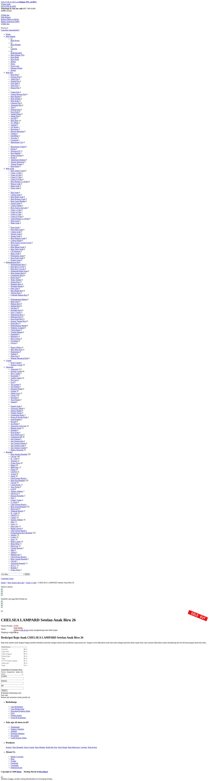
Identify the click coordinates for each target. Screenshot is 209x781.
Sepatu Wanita (16, 411)
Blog (12, 759)
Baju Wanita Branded (19, 454)
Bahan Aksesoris (17, 450)
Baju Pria (9, 73)
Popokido (14, 334)
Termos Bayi (15, 293)
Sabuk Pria (15, 116)
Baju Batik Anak (17, 197)
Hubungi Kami (16, 768)
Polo (12, 498)
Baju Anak (10, 168)
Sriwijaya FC (16, 151)
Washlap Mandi (17, 286)
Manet (13, 465)
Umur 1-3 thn (16, 173)
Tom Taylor (15, 487)
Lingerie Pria (16, 103)
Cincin (13, 395)
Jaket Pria (14, 86)
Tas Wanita (15, 387)
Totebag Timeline (17, 729)
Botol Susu (15, 278)
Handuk (14, 430)
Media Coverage (17, 757)
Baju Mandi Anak (17, 247)
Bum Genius (15, 339)
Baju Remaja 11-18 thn (19, 182)
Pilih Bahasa (6, 17)
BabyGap (14, 509)
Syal (12, 382)
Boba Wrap (15, 544)
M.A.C (13, 566)
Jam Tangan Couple (18, 448)
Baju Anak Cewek (18, 171)
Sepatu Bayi (15, 282)
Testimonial (15, 727)
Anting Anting (16, 378)
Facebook (14, 763)
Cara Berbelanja (17, 707)
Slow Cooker (16, 312)
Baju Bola (14, 121)
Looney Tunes (16, 500)
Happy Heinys (16, 347)
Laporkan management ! (10, 30)
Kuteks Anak (16, 260)
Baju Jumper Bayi (17, 273)
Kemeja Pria (15, 77)
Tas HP (13, 118)
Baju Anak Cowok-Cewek (21, 243)
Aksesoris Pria (16, 105)
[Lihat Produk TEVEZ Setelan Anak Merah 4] (2, 607)
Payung (13, 422)
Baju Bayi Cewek (17, 267)
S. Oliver (14, 502)
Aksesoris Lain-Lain (18, 426)
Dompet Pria (15, 110)
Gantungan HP (16, 437)
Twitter (13, 761)
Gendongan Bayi (17, 275)
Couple (8, 360)
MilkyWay (15, 467)
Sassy (13, 539)
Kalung (8, 747)
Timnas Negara (16, 164)
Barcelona (14, 129)
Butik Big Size (51, 747)
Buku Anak (15, 254)
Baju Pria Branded (18, 480)
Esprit (13, 476)
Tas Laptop (15, 384)
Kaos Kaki (15, 112)
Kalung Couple (16, 365)
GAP (13, 489)
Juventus (14, 138)
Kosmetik (14, 376)
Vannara (14, 461)
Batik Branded (16, 53)
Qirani (13, 470)
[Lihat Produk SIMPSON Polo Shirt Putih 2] (2, 605)
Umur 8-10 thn (16, 179)
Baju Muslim (16, 45)
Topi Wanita (15, 400)
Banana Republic (17, 496)
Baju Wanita (10, 36)
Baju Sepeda (15, 99)
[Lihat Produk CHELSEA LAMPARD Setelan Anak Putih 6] (2, 593)
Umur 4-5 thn (16, 175)
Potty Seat (14, 288)
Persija (13, 149)
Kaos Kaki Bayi (17, 319)
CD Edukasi (15, 251)
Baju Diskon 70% (17, 55)
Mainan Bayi (16, 304)
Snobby (14, 535)
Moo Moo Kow (17, 350)
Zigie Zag (14, 356)
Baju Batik (15, 57)
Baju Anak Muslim (18, 201)
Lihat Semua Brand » (19, 478)
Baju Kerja (15, 59)
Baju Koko (15, 101)
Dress (13, 64)
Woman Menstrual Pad (19, 358)
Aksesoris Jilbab (17, 408)
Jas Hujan (14, 424)
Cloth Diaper (16, 330)
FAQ (13, 713)
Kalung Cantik (16, 371)
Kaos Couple (16, 363)
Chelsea (14, 134)
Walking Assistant (17, 328)
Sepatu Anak (15, 203)
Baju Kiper (15, 166)
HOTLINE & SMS (8, 6)
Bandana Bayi (16, 284)
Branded (9, 452)
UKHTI (14, 472)
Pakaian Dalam (16, 68)
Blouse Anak (16, 184)
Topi (12, 107)
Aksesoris (9, 367)
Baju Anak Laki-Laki (19, 208)
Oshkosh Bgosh (17, 511)
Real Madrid (15, 153)
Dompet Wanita (17, 389)
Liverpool (14, 140)
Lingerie (14, 49)
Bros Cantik (15, 374)
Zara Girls (14, 526)
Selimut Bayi (16, 306)
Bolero (13, 62)
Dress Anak (15, 188)
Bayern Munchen (17, 131)
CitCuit (13, 456)
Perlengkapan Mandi (18, 326)
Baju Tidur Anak (17, 249)
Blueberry (14, 336)
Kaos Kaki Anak (17, 258)
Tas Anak (14, 245)
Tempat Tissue (16, 413)
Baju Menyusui (74, 747)
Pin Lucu (14, 380)
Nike (12, 522)
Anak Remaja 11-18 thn (20, 219)
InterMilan (15, 136)
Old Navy (14, 494)
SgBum (13, 354)
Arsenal (14, 125)
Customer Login (7, 579)
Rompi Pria (15, 88)
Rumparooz (15, 352)
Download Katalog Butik (20, 711)
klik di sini (24, 630)
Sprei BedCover (17, 435)
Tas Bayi (14, 308)
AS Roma (14, 127)
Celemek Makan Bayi (19, 295)
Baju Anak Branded (18, 507)
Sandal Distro (16, 114)
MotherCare (15, 555)
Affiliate (14, 731)
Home (8, 34)
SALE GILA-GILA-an (19, 2)
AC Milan (14, 123)
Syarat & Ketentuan (18, 718)
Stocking (14, 398)
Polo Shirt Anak (17, 230)
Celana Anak (16, 195)
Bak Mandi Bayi (17, 291)
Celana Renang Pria (18, 94)
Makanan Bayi (16, 317)
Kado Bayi (15, 323)
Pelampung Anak (17, 256)
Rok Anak (15, 192)
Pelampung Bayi (17, 315)
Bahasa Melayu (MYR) (10, 19)
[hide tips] (5, 15)
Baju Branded (17, 747)
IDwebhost (43, 772)
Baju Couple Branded (19, 559)
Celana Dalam (16, 206)
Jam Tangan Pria (17, 441)
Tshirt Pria (15, 79)
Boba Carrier (16, 542)
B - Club (14, 459)
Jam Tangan (15, 439)
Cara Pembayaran (17, 709)
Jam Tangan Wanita (18, 443)
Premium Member (17, 734)
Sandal (13, 402)
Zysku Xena (15, 463)
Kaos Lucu (15, 66)
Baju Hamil (62, 747)
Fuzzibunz (15, 341)
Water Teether (16, 280)
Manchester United (18, 147)
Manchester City (17, 142)
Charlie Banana (16, 332)
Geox (13, 524)
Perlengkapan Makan (19, 299)
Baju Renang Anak (18, 199)
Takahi (13, 552)
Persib (13, 158)
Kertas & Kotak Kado (19, 417)
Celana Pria (15, 92)
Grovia (13, 343)
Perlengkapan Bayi (13, 262)
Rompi (13, 70)
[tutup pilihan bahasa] (5, 24)
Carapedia (14, 765)
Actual (13, 474)
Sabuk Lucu (15, 393)
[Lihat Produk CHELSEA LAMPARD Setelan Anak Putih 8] (2, 595)
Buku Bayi (15, 302)
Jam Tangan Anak (17, 446)
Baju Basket (15, 97)
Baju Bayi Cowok (18, 269)
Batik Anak (15, 186)
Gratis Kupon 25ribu (18, 738)
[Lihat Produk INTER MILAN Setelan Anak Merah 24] (2, 603)
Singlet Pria (15, 81)
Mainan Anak (16, 428)
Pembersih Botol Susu (19, 271)
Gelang (13, 391)
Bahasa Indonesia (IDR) (10, 22)
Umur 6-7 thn (16, 177)
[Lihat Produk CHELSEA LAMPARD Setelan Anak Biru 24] (2, 589)
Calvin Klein (15, 485)
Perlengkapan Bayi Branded (21, 533)
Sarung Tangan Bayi (18, 321)
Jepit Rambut (16, 419)
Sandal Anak (15, 406)
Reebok (14, 568)
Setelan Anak (16, 234)
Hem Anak (15, 221)
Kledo (19, 772)
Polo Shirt (14, 83)
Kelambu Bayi (16, 310)
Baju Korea (15, 41)
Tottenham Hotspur (18, 160)
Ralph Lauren (16, 528)
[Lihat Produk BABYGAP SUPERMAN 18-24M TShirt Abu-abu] (2, 601)
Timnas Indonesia (17, 162)
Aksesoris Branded (18, 563)
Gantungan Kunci (17, 415)
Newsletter (15, 736)
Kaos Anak (15, 227)
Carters (13, 518)
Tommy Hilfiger (17, 491)
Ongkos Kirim (16, 715)
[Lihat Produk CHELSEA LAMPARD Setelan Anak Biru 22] (2, 591)
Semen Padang (16, 155)
